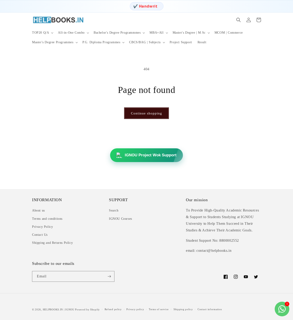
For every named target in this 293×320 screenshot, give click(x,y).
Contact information (210, 309)
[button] (42, 33)
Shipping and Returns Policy (52, 242)
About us (38, 210)
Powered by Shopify (87, 309)
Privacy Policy (42, 226)
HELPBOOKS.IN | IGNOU (58, 309)
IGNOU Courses (120, 218)
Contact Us (40, 234)
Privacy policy (135, 309)
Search (114, 210)
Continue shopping (146, 113)
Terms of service (159, 309)
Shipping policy (183, 309)
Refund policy (113, 309)
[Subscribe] (109, 276)
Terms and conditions (47, 218)
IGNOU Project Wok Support (150, 155)
